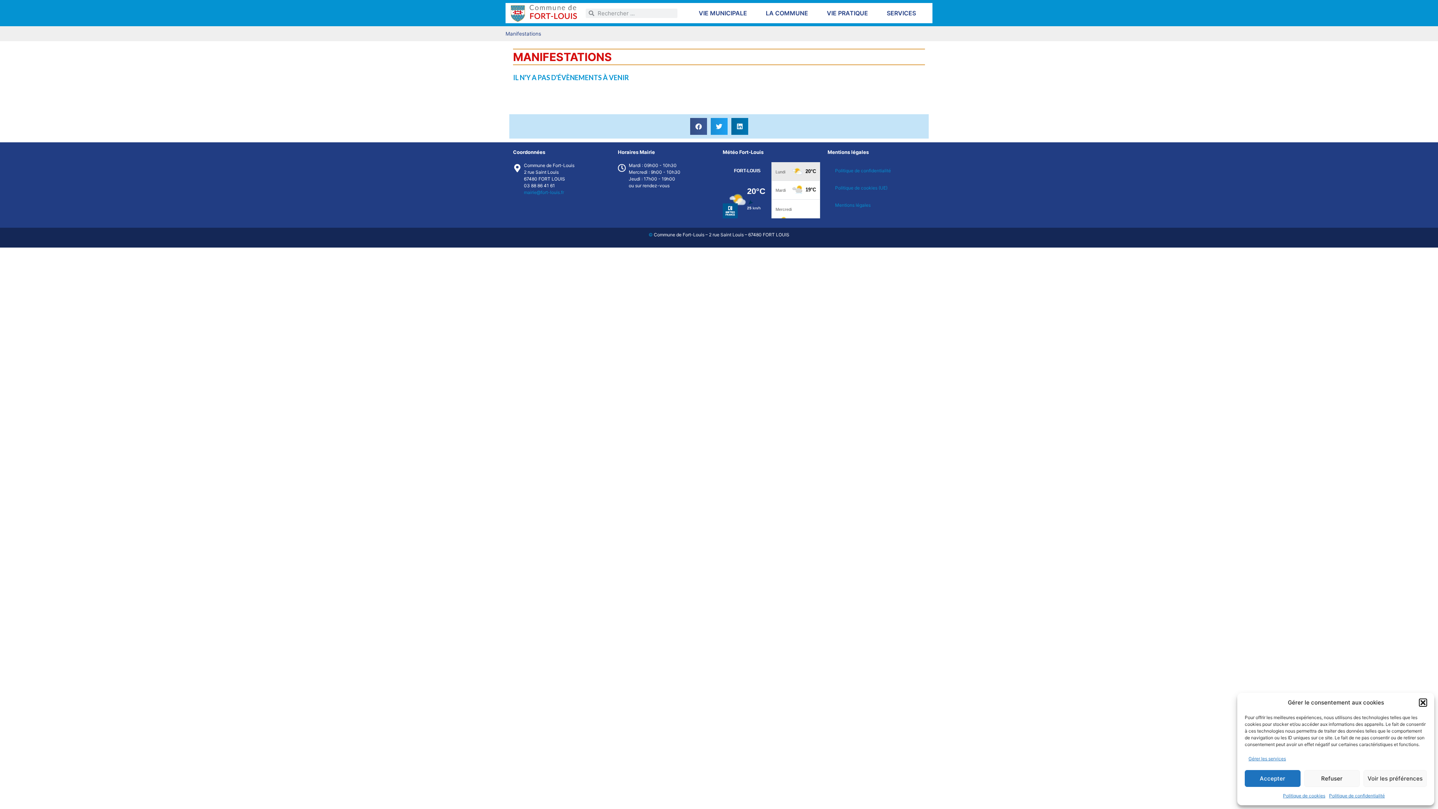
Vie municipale (723, 13)
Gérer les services (1267, 758)
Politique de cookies (1304, 796)
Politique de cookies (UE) (861, 188)
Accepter (1272, 778)
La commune (787, 13)
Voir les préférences (1395, 778)
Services (901, 13)
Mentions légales (853, 205)
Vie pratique (847, 13)
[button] (1423, 702)
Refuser (1332, 778)
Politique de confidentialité (1357, 796)
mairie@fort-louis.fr (544, 192)
